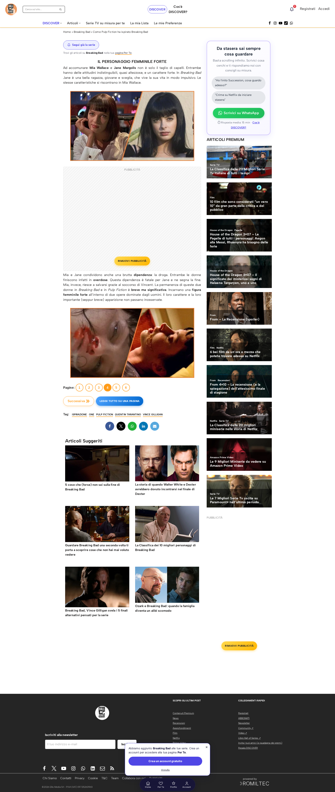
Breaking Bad (82, 32)
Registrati (307, 9)
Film (175, 733)
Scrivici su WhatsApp (241, 113)
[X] (121, 426)
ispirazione (79, 414)
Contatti (65, 778)
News (176, 718)
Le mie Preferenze (168, 23)
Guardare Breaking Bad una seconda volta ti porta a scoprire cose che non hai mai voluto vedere (97, 549)
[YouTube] (280, 23)
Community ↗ (246, 728)
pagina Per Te (123, 52)
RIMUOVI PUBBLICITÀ (132, 260)
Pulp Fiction (104, 414)
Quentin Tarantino (128, 414)
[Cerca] (60, 9)
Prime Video (179, 743)
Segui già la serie (83, 45)
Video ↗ (242, 733)
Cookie (93, 778)
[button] (61, 23)
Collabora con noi (134, 778)
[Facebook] (269, 23)
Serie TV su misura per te (105, 23)
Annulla (165, 770)
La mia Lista (139, 23)
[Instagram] (275, 23)
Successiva (76, 401)
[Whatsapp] (291, 23)
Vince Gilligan (153, 414)
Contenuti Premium (183, 713)
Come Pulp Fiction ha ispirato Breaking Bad (120, 32)
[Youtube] (63, 768)
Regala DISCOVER (248, 748)
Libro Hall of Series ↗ (249, 738)
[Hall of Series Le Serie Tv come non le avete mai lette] (11, 9)
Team (115, 778)
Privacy (80, 778)
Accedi (324, 9)
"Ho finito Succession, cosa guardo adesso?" (238, 83)
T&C (104, 778)
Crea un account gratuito (165, 761)
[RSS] (112, 768)
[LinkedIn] (143, 426)
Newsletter (244, 723)
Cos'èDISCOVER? (178, 9)
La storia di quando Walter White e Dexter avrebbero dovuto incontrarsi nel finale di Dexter (165, 489)
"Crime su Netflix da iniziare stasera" (233, 97)
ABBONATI (244, 718)
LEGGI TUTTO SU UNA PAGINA (120, 401)
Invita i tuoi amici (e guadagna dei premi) (260, 743)
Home (67, 32)
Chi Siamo (50, 778)
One (91, 414)
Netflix (176, 738)
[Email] (154, 426)
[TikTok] (286, 23)
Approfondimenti (182, 728)
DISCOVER (157, 9)
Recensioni (179, 723)
